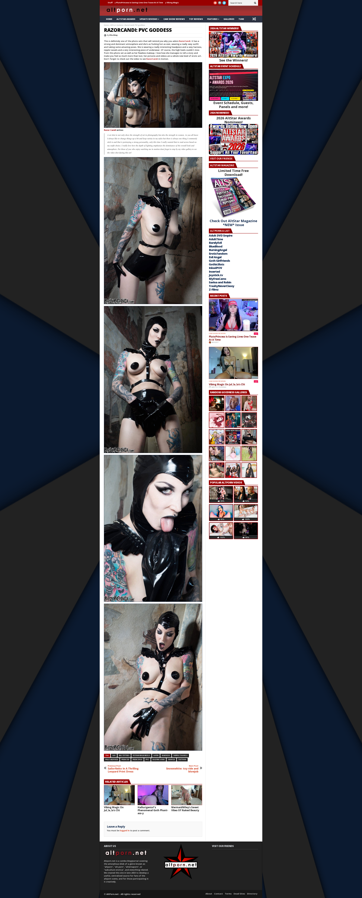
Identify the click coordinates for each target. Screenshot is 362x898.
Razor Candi (110, 130)
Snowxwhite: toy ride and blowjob (182, 769)
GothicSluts (216, 264)
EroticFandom (218, 254)
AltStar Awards (126, 19)
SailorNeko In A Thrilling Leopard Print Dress (123, 769)
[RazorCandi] (153, 95)
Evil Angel (215, 257)
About (208, 893)
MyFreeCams (217, 279)
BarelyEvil (215, 243)
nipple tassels (180, 755)
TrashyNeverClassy (221, 286)
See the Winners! (233, 60)
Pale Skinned (111, 760)
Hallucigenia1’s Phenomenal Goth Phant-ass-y (154, 2)
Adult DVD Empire (220, 235)
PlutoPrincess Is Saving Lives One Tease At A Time (232, 338)
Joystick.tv (216, 275)
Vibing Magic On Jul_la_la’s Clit (115, 2)
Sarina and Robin (220, 282)
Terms (228, 893)
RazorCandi (184, 41)
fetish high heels (141, 755)
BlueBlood (215, 246)
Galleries (229, 19)
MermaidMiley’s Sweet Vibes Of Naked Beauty (185, 809)
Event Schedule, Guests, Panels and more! (233, 104)
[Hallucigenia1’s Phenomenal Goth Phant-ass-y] (153, 795)
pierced (125, 760)
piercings (137, 760)
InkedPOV (215, 268)
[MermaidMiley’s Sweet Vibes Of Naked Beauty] (186, 795)
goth (155, 755)
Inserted (214, 271)
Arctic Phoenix (219, 387)
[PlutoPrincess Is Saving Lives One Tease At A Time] (233, 315)
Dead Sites (239, 893)
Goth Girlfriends (219, 261)
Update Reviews (148, 19)
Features (212, 19)
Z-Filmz (213, 289)
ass (114, 755)
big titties (124, 755)
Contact (218, 893)
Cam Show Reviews (174, 19)
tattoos (182, 760)
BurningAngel (218, 250)
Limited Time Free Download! (233, 172)
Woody (215, 342)
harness (166, 755)
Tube (241, 19)
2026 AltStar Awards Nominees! (233, 120)
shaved (171, 760)
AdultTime (216, 239)
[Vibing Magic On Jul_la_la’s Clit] (119, 795)
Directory (252, 893)
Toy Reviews (196, 19)
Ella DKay (113, 35)
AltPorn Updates (116, 25)
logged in (125, 830)
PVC (147, 760)
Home (109, 19)
